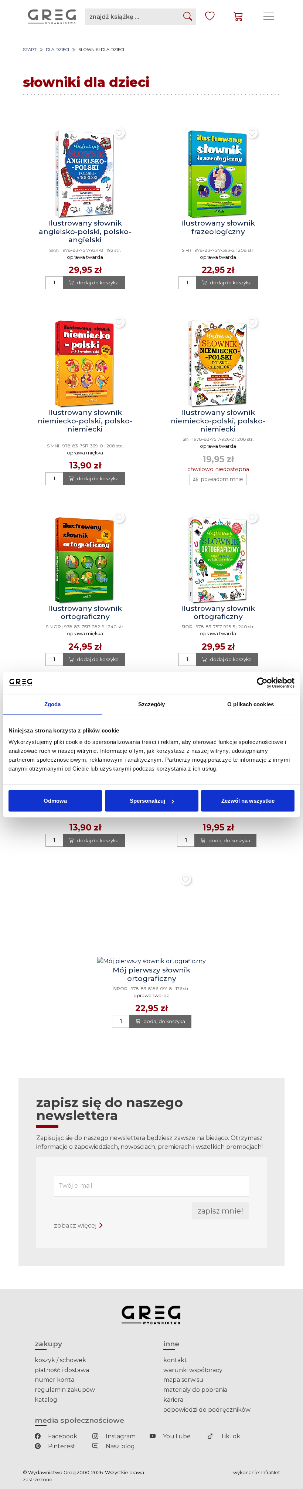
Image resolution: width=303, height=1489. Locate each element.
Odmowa (55, 801)
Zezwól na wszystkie (248, 801)
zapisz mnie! (220, 1211)
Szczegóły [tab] (151, 704)
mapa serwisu (183, 1379)
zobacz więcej (76, 1225)
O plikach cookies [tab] (250, 704)
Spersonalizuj (147, 801)
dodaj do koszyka (98, 282)
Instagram (120, 1436)
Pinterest (61, 1446)
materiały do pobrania (195, 1389)
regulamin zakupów (65, 1389)
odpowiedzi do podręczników (207, 1409)
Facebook (62, 1436)
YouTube (176, 1436)
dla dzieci (57, 49)
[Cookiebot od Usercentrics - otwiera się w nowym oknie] (262, 682)
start (30, 49)
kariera (173, 1399)
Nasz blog (119, 1446)
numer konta (54, 1379)
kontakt (175, 1360)
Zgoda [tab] (52, 704)
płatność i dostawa (62, 1370)
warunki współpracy (192, 1370)
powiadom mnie (222, 479)
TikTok (229, 1436)
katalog (46, 1399)
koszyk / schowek (60, 1360)
